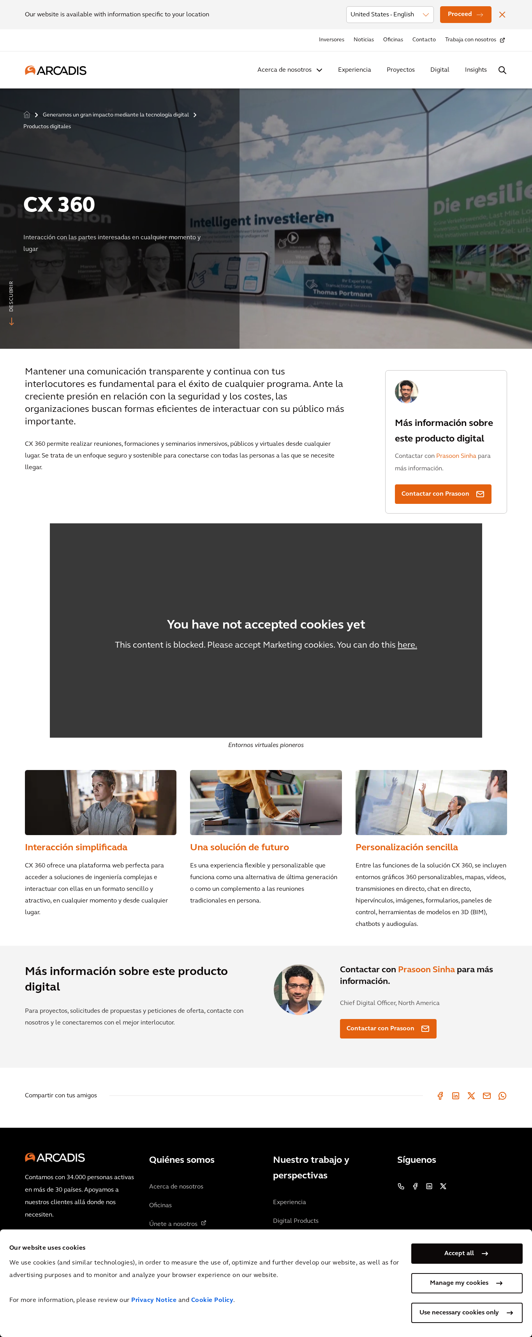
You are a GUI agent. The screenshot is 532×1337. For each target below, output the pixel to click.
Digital (439, 70)
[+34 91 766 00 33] (401, 1186)
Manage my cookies (459, 1283)
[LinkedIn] (455, 1095)
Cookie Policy (212, 1300)
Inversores (331, 40)
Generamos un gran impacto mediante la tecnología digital (116, 115)
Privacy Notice (153, 1300)
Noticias (364, 40)
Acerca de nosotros (284, 70)
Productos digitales (47, 127)
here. (407, 645)
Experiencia (354, 70)
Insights (476, 70)
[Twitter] (471, 1095)
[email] (486, 1095)
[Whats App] (502, 1095)
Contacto (424, 40)
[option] (266, 215)
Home (26, 114)
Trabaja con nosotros (470, 40)
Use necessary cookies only (459, 1313)
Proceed (460, 14)
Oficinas (393, 40)
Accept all (459, 1253)
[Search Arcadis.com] (502, 70)
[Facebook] (440, 1095)
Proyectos (401, 70)
